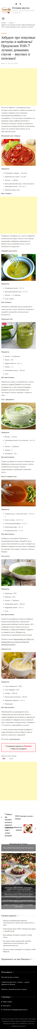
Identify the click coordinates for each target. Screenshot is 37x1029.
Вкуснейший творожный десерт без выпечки (19, 848)
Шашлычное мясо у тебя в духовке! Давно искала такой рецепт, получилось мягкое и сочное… (18, 896)
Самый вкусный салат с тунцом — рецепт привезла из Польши (15, 983)
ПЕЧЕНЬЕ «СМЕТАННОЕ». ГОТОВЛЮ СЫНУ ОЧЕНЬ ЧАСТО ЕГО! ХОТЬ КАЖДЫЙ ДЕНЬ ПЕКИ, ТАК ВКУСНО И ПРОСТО (18, 890)
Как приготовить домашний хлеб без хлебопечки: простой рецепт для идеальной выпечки (17, 943)
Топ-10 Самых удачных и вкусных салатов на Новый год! (18, 901)
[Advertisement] (18, 87)
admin (3, 63)
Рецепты (4, 33)
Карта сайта (7, 1002)
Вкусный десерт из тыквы (10, 977)
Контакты (6, 1006)
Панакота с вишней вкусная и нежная (14, 989)
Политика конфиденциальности (15, 1010)
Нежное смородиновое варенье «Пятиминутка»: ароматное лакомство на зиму (18, 923)
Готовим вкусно (21, 7)
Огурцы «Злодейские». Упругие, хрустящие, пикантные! (18, 905)
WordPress (23, 1024)
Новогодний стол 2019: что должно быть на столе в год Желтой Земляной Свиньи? (17, 642)
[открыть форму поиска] (20, 4)
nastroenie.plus (14, 739)
